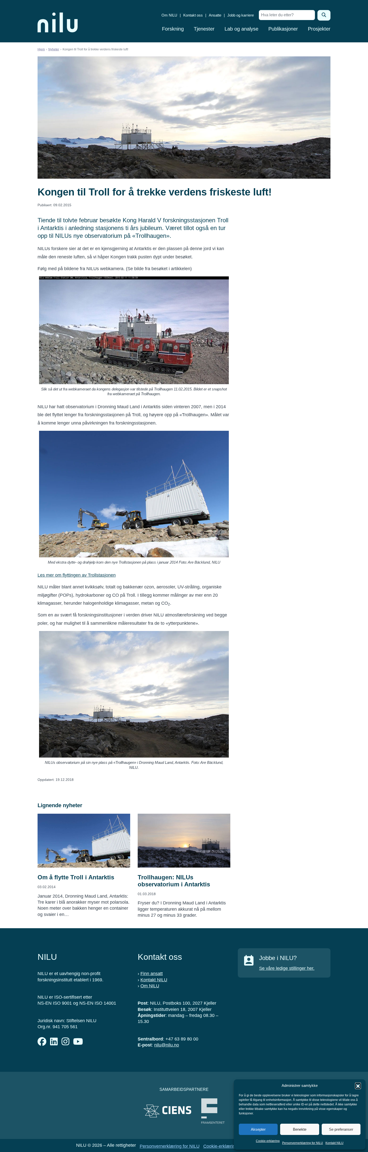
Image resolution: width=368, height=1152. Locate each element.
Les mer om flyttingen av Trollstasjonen (77, 575)
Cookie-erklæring (268, 1141)
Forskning (173, 29)
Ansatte (215, 15)
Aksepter (258, 1129)
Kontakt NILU (334, 1143)
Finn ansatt (151, 973)
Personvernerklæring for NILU (302, 1143)
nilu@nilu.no (166, 1045)
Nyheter (53, 49)
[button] (357, 1085)
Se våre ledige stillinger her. (286, 968)
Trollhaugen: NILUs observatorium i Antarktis (174, 881)
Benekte (299, 1129)
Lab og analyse (241, 29)
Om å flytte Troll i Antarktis (76, 877)
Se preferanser (341, 1129)
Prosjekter (319, 29)
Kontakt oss (193, 15)
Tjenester (204, 29)
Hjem (41, 49)
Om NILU (169, 15)
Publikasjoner (283, 29)
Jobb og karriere (240, 15)
